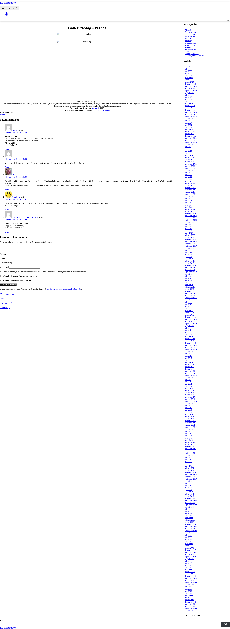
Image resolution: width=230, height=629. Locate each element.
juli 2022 (188, 173)
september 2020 (191, 220)
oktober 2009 (190, 503)
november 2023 (191, 138)
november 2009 (191, 500)
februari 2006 (190, 598)
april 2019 (188, 257)
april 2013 (188, 412)
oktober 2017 (190, 295)
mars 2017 (189, 311)
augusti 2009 (189, 507)
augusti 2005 (189, 610)
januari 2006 (189, 600)
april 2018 (188, 283)
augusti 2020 (189, 222)
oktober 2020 (190, 218)
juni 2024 (188, 123)
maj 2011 (188, 462)
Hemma (3, 115)
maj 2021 (188, 203)
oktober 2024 (190, 114)
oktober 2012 (190, 425)
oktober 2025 (190, 88)
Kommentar (5, 254)
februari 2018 (190, 287)
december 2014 (190, 369)
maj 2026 (188, 73)
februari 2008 (190, 546)
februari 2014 (190, 390)
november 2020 (191, 216)
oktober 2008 (190, 528)
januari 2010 (189, 496)
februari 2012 (190, 442)
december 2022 (190, 162)
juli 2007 (188, 561)
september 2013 (191, 401)
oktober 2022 (190, 166)
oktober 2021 (190, 192)
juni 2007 (188, 563)
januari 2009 (189, 522)
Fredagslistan (190, 36)
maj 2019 (188, 254)
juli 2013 (188, 406)
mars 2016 (189, 336)
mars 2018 (189, 285)
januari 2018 (189, 289)
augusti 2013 (189, 403)
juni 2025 (188, 97)
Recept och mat (190, 49)
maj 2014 (188, 384)
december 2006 (190, 576)
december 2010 (190, 472)
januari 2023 (189, 160)
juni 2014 (188, 382)
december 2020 (190, 214)
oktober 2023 (190, 140)
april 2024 (188, 127)
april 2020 (188, 231)
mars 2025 (189, 103)
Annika (15, 130)
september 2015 (191, 349)
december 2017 (190, 291)
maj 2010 (188, 487)
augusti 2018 (189, 274)
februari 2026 (190, 80)
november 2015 (191, 345)
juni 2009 (188, 511)
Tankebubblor (8, 3)
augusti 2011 (189, 455)
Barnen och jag (190, 32)
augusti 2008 (189, 533)
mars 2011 (189, 466)
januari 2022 (189, 185)
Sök (1, 621)
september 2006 (191, 582)
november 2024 (191, 112)
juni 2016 (188, 330)
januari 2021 (189, 211)
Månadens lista (190, 43)
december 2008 (190, 524)
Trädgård (188, 51)
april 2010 (188, 490)
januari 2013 (189, 418)
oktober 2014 (190, 373)
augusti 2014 (189, 377)
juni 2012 (188, 434)
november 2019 (191, 242)
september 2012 (191, 427)
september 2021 (191, 194)
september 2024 (191, 116)
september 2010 (191, 479)
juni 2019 (188, 252)
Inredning (188, 41)
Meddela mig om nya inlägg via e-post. (17, 280)
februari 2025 (190, 106)
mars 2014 (189, 388)
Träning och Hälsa (192, 54)
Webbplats (4, 267)
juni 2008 (188, 537)
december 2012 (190, 421)
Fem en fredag (190, 34)
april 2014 (188, 386)
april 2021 (188, 205)
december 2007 (190, 550)
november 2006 (191, 578)
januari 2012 (189, 444)
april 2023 (188, 153)
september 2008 (191, 531)
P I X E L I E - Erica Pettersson (25, 217)
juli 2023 (188, 147)
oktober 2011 (190, 451)
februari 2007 (190, 572)
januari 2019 (189, 263)
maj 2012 (188, 436)
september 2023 (191, 142)
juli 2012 (188, 431)
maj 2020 (188, 229)
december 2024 (190, 110)
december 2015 (190, 343)
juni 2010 (188, 485)
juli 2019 (188, 250)
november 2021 (191, 190)
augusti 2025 (189, 93)
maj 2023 (188, 151)
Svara (7, 149)
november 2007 (191, 552)
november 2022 (191, 164)
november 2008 (191, 526)
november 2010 (191, 475)
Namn (3, 258)
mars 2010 (189, 492)
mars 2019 (189, 259)
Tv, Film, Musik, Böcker (194, 56)
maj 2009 (188, 513)
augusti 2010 (189, 481)
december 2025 (190, 84)
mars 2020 (189, 233)
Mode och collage (191, 45)
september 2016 (191, 324)
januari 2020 (189, 237)
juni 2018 (188, 278)
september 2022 (191, 168)
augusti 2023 (189, 144)
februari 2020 (190, 235)
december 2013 (190, 395)
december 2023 (190, 136)
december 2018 (190, 265)
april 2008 (188, 541)
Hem (7, 13)
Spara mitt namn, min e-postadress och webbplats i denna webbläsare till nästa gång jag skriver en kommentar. (44, 272)
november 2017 (191, 293)
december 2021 (190, 188)
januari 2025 (189, 108)
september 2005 (191, 608)
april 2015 (188, 360)
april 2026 (188, 75)
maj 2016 (188, 332)
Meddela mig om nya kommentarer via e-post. (20, 276)
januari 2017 (189, 315)
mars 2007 (189, 569)
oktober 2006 (190, 580)
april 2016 (188, 334)
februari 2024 (190, 132)
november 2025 (191, 86)
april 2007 (188, 567)
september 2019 (191, 246)
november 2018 (191, 267)
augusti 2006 (189, 585)
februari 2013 (190, 416)
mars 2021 (189, 207)
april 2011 (188, 464)
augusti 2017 (189, 300)
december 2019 (190, 239)
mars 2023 (189, 155)
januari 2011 (189, 470)
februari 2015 (190, 365)
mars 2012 (189, 440)
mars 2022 (189, 181)
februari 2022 (190, 183)
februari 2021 (190, 209)
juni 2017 (188, 304)
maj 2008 (188, 539)
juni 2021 (188, 201)
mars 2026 (189, 78)
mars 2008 (189, 544)
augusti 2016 (189, 326)
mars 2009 (189, 518)
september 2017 (191, 298)
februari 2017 (190, 313)
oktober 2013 (190, 399)
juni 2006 (188, 589)
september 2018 (191, 272)
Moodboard (189, 47)
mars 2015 (189, 362)
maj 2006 (188, 591)
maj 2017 (188, 306)
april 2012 (188, 438)
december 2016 (190, 317)
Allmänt (188, 30)
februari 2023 (190, 157)
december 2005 (190, 602)
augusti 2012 (189, 429)
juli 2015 (188, 354)
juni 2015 (188, 356)
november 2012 (191, 423)
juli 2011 (188, 457)
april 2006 (188, 593)
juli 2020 (188, 224)
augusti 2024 (189, 119)
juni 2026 (188, 71)
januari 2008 (189, 548)
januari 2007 (189, 574)
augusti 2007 (189, 559)
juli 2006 (188, 587)
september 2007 (191, 557)
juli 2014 (188, 380)
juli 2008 (188, 535)
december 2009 (190, 498)
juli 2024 (188, 121)
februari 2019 (190, 261)
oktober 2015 (190, 347)
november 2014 (191, 371)
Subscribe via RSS (193, 615)
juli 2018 (188, 276)
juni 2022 (188, 175)
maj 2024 (188, 125)
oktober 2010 (190, 477)
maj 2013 (188, 410)
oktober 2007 (190, 554)
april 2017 (188, 308)
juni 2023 (188, 149)
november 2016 (191, 319)
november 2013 (191, 397)
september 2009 (191, 505)
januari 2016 (189, 341)
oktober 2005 (190, 606)
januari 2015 (189, 367)
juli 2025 (188, 95)
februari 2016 (190, 339)
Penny (15, 175)
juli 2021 (188, 198)
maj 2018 (188, 280)
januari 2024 (189, 134)
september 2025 (191, 91)
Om (6, 15)
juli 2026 (188, 69)
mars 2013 (189, 414)
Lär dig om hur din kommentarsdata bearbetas (64, 289)
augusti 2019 (189, 248)
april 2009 (188, 516)
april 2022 (188, 179)
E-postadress (5, 263)
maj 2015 (188, 358)
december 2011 (190, 447)
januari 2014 (189, 393)
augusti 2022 (189, 170)
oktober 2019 (190, 244)
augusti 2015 (189, 352)
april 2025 (188, 101)
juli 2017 (188, 302)
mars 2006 (189, 595)
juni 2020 (188, 226)
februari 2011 (190, 468)
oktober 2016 (190, 321)
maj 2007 (188, 565)
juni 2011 (188, 459)
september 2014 (191, 375)
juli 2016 (188, 328)
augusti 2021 (189, 196)
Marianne (16, 197)
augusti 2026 (189, 67)
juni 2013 (188, 408)
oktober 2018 (190, 270)
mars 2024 (189, 129)
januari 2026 (189, 82)
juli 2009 (188, 509)
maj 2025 (188, 99)
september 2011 (191, 453)
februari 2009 (190, 520)
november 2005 (191, 604)
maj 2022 (188, 177)
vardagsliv (96, 108)
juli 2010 (188, 483)
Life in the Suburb (103, 110)
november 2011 (190, 449)
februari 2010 (190, 494)
